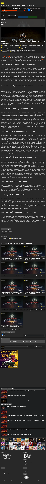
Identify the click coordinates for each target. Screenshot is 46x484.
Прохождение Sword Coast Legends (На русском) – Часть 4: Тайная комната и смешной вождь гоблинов (34, 276)
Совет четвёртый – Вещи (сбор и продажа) (29, 47)
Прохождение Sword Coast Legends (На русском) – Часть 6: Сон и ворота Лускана (34, 293)
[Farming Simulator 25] (27, 440)
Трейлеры (5, 471)
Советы (3, 233)
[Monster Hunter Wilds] (3, 448)
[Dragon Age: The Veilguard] (3, 444)
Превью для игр (28, 464)
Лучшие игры (6, 454)
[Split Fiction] (23, 440)
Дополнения (28, 471)
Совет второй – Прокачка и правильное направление (33, 45)
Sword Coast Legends (15, 5)
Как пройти (3, 19)
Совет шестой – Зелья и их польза (29, 48)
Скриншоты (3, 22)
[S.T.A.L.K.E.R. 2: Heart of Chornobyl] (3, 440)
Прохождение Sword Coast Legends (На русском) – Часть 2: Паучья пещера (34, 259)
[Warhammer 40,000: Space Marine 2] (19, 444)
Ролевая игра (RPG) (12, 15)
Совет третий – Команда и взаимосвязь (10, 47)
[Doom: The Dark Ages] (35, 444)
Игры (9, 5)
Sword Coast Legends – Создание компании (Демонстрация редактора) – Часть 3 (25, 410)
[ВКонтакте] (29, 10)
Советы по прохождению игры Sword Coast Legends (19, 400)
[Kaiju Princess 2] (35, 448)
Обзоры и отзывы (5, 21)
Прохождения (28, 454)
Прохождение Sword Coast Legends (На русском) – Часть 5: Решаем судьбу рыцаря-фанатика (11, 293)
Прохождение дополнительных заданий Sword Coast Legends (21, 390)
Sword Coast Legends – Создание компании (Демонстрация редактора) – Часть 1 (25, 420)
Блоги (26, 476)
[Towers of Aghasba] (39, 448)
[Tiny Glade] (31, 448)
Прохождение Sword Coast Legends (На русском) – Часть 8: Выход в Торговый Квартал (34, 310)
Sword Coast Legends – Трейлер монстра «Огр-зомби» (19, 425)
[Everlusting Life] (43, 448)
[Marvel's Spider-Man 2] (31, 444)
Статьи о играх (28, 462)
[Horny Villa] (15, 448)
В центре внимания (29, 465)
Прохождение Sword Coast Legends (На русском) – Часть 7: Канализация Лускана (11, 310)
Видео (2, 24)
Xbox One (30, 17)
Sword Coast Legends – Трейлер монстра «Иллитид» (18, 429)
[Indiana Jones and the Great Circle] (19, 440)
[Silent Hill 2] (11, 444)
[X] (31, 10)
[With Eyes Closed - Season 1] (27, 448)
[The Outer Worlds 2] (19, 448)
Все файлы (27, 470)
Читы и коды (28, 455)
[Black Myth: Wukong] (7, 440)
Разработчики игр (6, 458)
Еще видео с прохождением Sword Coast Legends (11, 329)
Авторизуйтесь (14, 341)
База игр (5, 456)
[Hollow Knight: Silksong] (23, 444)
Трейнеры (27, 456)
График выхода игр (7, 455)
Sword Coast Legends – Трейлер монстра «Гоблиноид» (19, 434)
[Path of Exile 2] (31, 440)
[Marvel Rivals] (23, 448)
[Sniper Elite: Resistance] (15, 444)
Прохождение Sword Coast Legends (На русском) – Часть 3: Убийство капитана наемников (11, 275)
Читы (2, 25)
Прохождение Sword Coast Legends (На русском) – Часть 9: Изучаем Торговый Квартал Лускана (11, 326)
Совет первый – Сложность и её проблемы (11, 45)
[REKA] (43, 444)
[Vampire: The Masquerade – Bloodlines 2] (7, 444)
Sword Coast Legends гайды (10, 346)
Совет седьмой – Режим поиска (8, 50)
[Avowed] (39, 440)
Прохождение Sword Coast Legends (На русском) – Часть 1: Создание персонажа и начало (11, 259)
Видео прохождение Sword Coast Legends (16, 406)
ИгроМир (27, 478)
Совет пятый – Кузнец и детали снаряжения (11, 48)
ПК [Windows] (10, 17)
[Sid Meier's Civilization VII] (27, 444)
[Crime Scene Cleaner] (15, 440)
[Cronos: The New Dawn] (7, 448)
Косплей (27, 477)
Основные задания (6, 238)
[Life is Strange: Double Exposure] (39, 444)
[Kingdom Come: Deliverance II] (11, 440)
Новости (27, 461)
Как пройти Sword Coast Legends (27, 5)
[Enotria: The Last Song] (11, 448)
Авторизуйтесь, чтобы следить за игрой (31, 7)
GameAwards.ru (4, 5)
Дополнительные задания (16, 238)
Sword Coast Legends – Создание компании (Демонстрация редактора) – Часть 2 (25, 415)
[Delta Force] (35, 440)
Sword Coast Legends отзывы (21, 346)
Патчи (26, 472)
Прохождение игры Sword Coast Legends (16, 395)
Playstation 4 (21, 17)
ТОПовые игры (38, 346)
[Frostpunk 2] (43, 440)
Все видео (5, 470)
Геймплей (5, 472)
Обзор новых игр (28, 463)
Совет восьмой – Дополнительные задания (26, 50)
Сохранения (27, 457)
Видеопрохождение (7, 473)
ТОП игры (5, 457)
